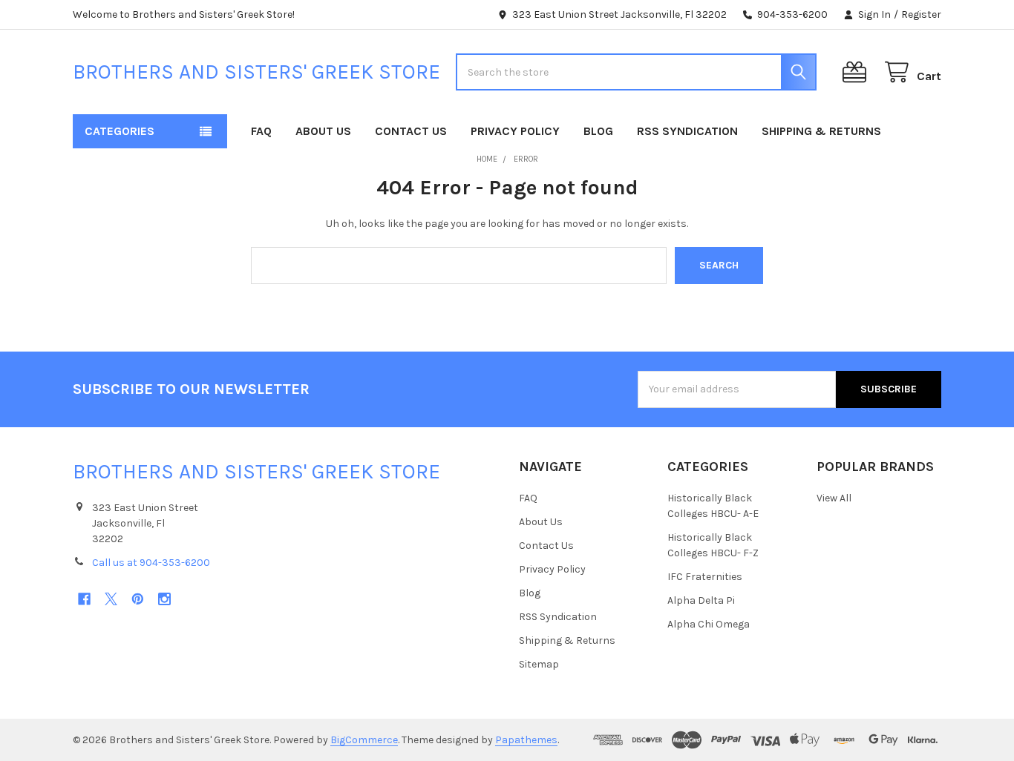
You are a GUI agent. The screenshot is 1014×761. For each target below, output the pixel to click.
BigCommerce (364, 740)
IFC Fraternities (704, 576)
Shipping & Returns (821, 131)
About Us (323, 131)
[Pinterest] (137, 598)
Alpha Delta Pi (701, 600)
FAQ (261, 131)
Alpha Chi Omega (708, 624)
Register (921, 14)
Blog (598, 131)
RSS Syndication (687, 131)
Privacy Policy (515, 131)
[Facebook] (84, 598)
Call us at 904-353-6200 (151, 562)
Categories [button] (119, 131)
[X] (110, 598)
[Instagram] (164, 598)
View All (834, 498)
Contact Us (411, 131)
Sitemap (539, 664)
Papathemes (526, 740)
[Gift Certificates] (857, 72)
